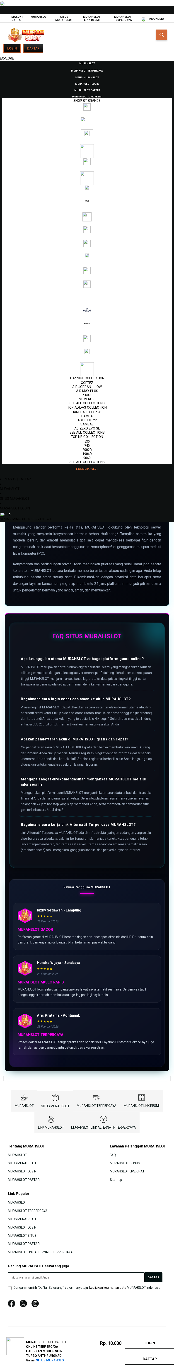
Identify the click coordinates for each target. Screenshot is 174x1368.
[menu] (87, 266)
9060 (87, 458)
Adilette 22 (87, 420)
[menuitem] (87, 63)
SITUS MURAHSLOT (64, 18)
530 (87, 441)
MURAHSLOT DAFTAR (24, 1180)
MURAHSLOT (39, 16)
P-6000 (87, 395)
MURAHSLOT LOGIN (15, 508)
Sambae (87, 424)
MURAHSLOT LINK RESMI (92, 18)
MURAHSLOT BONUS (125, 1163)
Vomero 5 (87, 399)
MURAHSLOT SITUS (22, 1235)
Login (12, 48)
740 (87, 446)
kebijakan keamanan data (107, 1287)
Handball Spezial (87, 412)
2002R (87, 450)
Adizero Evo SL (87, 428)
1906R (87, 454)
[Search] (161, 35)
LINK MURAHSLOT (51, 1127)
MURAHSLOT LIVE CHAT (127, 1171)
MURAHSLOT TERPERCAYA (123, 18)
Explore (7, 58)
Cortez (87, 383)
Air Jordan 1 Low (87, 387)
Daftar (33, 48)
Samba (87, 416)
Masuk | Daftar (17, 18)
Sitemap (116, 1180)
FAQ (113, 1155)
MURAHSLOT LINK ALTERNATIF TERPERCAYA (103, 1127)
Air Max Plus (87, 391)
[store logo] (26, 35)
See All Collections (87, 403)
